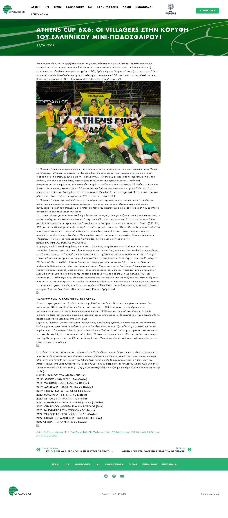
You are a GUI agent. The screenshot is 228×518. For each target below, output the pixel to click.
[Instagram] (114, 476)
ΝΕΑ (47, 7)
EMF (90, 7)
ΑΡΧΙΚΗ (35, 7)
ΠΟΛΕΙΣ (127, 7)
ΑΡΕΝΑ (58, 7)
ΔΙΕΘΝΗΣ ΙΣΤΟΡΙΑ (107, 7)
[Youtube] (122, 476)
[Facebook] (106, 476)
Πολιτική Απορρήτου (210, 494)
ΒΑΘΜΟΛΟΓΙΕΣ (75, 7)
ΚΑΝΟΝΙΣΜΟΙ (144, 7)
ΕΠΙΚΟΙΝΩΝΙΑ (39, 15)
